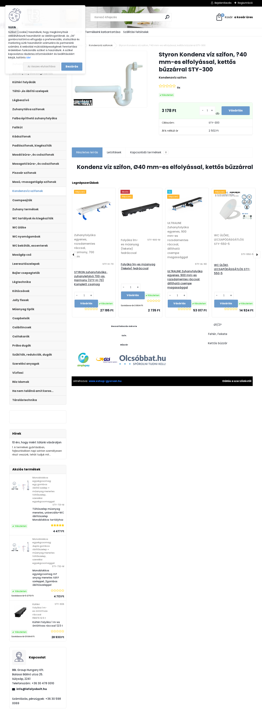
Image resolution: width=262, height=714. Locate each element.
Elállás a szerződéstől (236, 381)
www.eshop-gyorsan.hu (105, 381)
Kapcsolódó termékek (148, 152)
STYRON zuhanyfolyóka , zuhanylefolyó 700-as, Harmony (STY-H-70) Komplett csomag (90, 278)
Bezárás (72, 66)
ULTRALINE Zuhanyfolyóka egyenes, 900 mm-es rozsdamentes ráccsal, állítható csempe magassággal (184, 279)
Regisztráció (245, 3)
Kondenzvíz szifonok (101, 45)
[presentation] (73, 254)
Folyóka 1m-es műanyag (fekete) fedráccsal (138, 266)
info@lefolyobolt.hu (31, 689)
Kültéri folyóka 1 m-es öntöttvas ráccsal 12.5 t (47, 624)
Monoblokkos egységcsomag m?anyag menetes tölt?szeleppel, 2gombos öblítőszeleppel (45, 578)
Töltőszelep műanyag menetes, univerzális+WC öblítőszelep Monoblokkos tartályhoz (48, 514)
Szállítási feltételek (135, 32)
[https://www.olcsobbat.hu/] (142, 356)
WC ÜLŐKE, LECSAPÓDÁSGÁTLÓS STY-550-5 (232, 269)
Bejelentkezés (223, 3)
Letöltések (114, 152)
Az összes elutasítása (41, 66)
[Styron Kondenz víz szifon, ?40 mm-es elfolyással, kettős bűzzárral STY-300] (109, 79)
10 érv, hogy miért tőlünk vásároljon (36, 442)
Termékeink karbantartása (102, 32)
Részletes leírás (87, 152)
